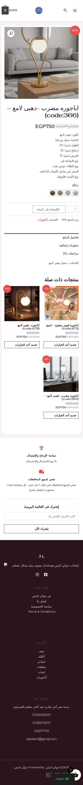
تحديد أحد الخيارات (65, 345)
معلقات (41, 667)
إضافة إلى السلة (47, 209)
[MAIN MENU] (75, 10)
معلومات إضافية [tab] (69, 245)
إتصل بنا (41, 601)
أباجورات (43, 219)
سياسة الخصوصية (41, 606)
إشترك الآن (41, 529)
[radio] (76, 193)
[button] (11, 33)
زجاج (75, 185)
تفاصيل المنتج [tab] (71, 237)
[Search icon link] (65, 10)
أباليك (41, 656)
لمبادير (41, 661)
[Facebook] (46, 574)
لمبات (41, 672)
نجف (41, 651)
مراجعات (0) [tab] (71, 253)
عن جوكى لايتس (41, 596)
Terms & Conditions (41, 611)
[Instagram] (37, 574)
